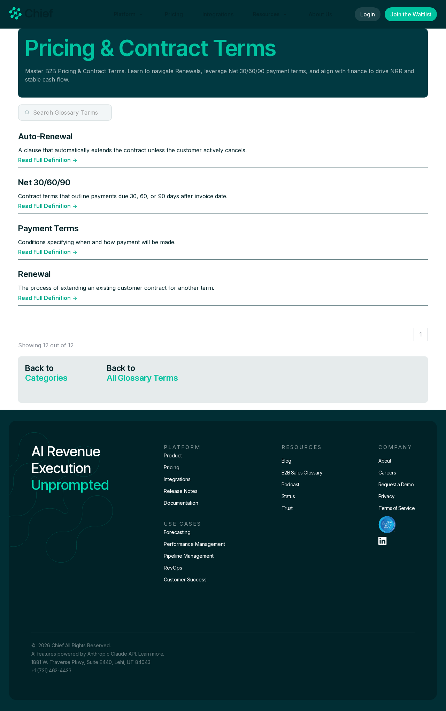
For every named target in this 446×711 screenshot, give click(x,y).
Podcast (290, 484)
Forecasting (177, 532)
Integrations (217, 14)
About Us (320, 14)
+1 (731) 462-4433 (51, 670)
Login (367, 14)
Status (288, 496)
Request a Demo (396, 484)
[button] (129, 14)
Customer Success (185, 579)
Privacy (386, 496)
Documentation (181, 503)
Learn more (150, 654)
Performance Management (194, 544)
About (384, 461)
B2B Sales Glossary (302, 473)
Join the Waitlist (410, 14)
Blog (286, 461)
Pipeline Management (189, 556)
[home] (31, 14)
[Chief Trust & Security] (396, 524)
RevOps (173, 568)
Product (173, 455)
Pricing (174, 14)
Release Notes (181, 491)
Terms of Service (396, 508)
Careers (387, 473)
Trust (287, 508)
